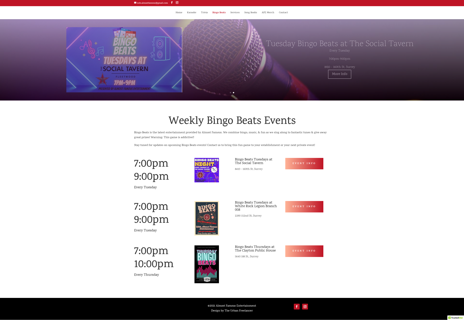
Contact (283, 13)
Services (235, 13)
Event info (304, 164)
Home (179, 13)
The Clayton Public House (255, 251)
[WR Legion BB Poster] (206, 235)
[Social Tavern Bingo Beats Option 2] (206, 182)
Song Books (250, 13)
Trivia (204, 13)
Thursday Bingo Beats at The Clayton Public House (340, 44)
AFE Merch (268, 13)
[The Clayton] (206, 283)
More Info (339, 74)
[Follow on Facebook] (297, 306)
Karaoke (191, 13)
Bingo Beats (219, 13)
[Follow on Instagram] (305, 306)
